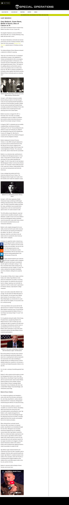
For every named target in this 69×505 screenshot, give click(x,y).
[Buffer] (1, 257)
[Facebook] (1, 244)
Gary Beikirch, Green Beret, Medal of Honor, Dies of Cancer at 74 (11, 23)
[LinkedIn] (1, 254)
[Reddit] (1, 251)
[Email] (1, 261)
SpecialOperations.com (34, 6)
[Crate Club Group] (34, 501)
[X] (1, 247)
